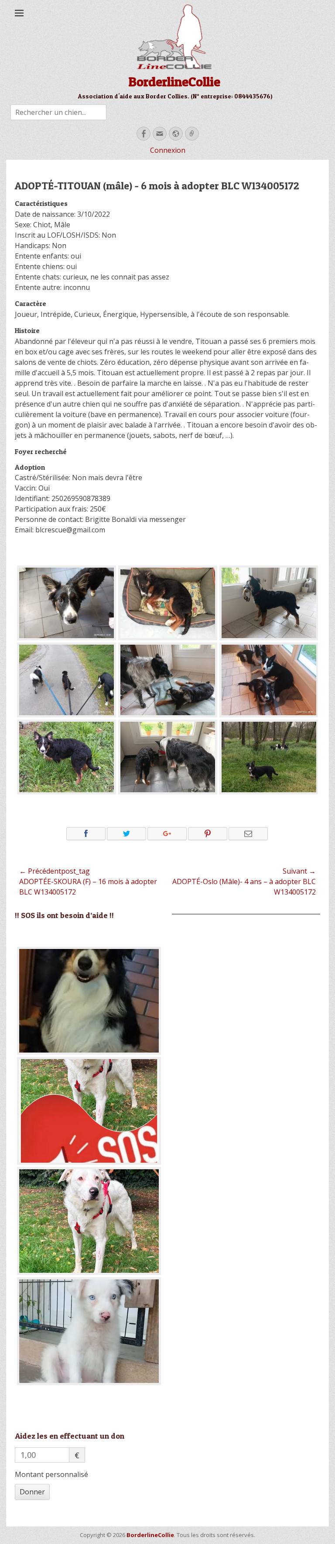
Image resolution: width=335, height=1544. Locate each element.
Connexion (167, 150)
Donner (32, 1492)
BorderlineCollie (174, 81)
